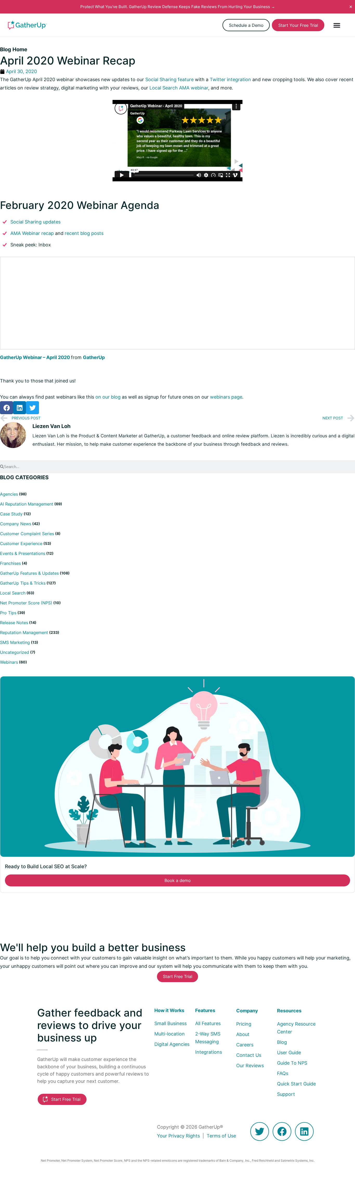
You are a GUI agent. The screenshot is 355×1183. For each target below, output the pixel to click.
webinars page (226, 397)
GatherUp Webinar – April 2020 (35, 357)
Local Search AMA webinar (178, 88)
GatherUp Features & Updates (29, 573)
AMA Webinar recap (32, 233)
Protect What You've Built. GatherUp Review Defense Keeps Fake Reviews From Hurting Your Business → (177, 6)
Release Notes (14, 622)
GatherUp (94, 357)
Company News (15, 523)
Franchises (10, 563)
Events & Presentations (22, 553)
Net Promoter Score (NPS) (26, 602)
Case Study (11, 513)
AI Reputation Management (26, 504)
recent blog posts (84, 233)
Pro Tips (8, 612)
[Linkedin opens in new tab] (304, 1131)
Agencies (9, 494)
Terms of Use (221, 1136)
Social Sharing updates (35, 222)
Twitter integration (230, 79)
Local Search (12, 593)
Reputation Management (24, 632)
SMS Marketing (15, 642)
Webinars (9, 662)
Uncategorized (14, 652)
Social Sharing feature (169, 79)
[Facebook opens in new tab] (282, 1131)
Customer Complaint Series (27, 533)
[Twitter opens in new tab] (259, 1131)
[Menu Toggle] (337, 25)
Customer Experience (21, 543)
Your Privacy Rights (178, 1136)
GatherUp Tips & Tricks (22, 583)
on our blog (108, 397)
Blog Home (13, 49)
